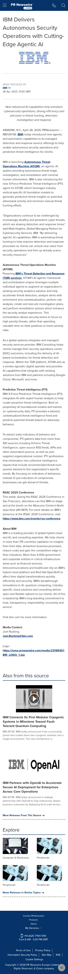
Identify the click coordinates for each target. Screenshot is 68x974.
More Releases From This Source (22, 815)
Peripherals (43, 858)
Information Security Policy (22, 955)
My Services (32, 928)
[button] (34, 58)
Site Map (46, 955)
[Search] (63, 5)
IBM (20, 134)
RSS (58, 955)
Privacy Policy (42, 950)
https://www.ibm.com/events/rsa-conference (31, 518)
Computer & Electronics (16, 858)
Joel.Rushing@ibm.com (18, 636)
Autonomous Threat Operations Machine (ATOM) (26, 164)
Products (33, 919)
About (34, 923)
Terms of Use (23, 950)
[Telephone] (54, 5)
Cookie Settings (34, 959)
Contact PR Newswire (33, 915)
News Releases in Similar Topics (22, 892)
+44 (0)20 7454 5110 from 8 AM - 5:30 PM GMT (33, 937)
